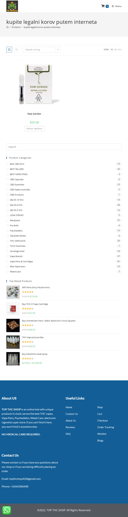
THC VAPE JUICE (18, 240)
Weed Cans (15, 271)
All (120, 49)
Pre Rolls (14, 225)
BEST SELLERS (17, 169)
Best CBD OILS (17, 163)
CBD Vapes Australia (20, 189)
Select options (34, 128)
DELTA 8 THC (16, 205)
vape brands (16, 256)
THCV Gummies (18, 245)
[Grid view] (9, 49)
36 (115, 49)
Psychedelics (16, 230)
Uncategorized (17, 251)
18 (111, 49)
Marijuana (15, 220)
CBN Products (17, 194)
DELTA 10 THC (17, 199)
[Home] (7, 27)
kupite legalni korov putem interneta (42, 27)
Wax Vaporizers (17, 266)
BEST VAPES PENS (19, 174)
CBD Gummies (17, 184)
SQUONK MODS (18, 235)
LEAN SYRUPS (17, 215)
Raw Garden (34, 113)
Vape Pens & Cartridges (21, 261)
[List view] (16, 49)
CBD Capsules (17, 179)
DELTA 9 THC (16, 210)
